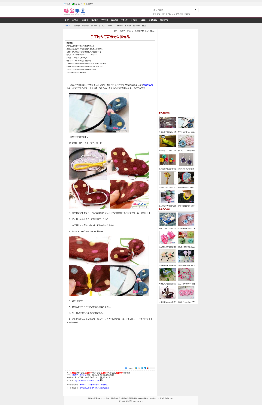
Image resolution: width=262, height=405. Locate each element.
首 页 (67, 20)
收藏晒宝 (89, 4)
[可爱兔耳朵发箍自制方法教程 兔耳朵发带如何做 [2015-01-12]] (167, 280)
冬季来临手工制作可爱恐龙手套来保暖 (94, 385)
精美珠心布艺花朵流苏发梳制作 (170, 187)
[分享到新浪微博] (138, 368)
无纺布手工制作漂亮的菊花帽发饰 (78, 61)
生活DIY (134, 20)
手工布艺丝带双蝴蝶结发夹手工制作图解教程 (175, 247)
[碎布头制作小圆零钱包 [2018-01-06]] (186, 184)
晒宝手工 (129, 401)
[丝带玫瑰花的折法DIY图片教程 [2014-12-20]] (186, 225)
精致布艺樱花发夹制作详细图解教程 (172, 265)
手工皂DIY (103, 26)
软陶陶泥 (77, 26)
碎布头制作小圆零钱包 (186, 187)
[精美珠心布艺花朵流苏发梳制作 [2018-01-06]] (167, 184)
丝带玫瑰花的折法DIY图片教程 (189, 229)
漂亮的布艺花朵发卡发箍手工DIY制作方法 (81, 55)
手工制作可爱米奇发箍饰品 (144, 31)
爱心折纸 (179, 14)
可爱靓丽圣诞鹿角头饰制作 (76, 72)
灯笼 (163, 14)
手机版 (67, 4)
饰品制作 (85, 26)
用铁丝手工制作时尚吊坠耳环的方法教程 (94, 388)
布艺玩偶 (93, 26)
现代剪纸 (95, 20)
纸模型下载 (164, 20)
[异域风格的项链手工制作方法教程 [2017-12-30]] (186, 202)
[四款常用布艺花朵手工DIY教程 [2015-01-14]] (186, 244)
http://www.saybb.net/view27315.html (87, 381)
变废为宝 (124, 20)
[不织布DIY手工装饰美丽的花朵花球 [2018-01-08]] (167, 166)
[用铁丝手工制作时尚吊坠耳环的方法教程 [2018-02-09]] (167, 129)
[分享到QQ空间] (135, 368)
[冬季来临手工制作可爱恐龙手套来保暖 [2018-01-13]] (167, 147)
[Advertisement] (119, 12)
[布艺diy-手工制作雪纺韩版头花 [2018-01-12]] (186, 147)
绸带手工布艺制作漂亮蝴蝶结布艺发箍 (80, 46)
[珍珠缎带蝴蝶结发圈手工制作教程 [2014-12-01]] (167, 299)
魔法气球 (136, 26)
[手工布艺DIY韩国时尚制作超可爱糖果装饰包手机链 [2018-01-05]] (167, 202)
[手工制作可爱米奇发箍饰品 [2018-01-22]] (186, 129)
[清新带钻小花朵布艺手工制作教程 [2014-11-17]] (186, 299)
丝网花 (143, 20)
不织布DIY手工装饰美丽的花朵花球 (172, 169)
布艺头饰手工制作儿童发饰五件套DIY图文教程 (195, 284)
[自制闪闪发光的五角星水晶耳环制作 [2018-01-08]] (186, 166)
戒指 (173, 14)
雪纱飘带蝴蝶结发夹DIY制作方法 (190, 265)
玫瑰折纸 (187, 14)
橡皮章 (144, 26)
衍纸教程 (114, 20)
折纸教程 (85, 20)
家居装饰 (128, 26)
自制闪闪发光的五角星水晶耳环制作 (191, 169)
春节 (154, 14)
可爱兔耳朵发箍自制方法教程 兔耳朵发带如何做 (83, 52)
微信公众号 (78, 4)
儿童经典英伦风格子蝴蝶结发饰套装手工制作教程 (84, 49)
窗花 (158, 14)
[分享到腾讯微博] (141, 368)
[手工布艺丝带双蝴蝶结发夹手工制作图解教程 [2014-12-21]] (167, 244)
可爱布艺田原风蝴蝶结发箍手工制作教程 (81, 69)
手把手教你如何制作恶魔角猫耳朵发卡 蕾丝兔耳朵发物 (86, 64)
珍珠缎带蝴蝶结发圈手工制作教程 (171, 302)
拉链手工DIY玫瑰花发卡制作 (76, 58)
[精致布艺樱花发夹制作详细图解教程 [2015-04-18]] (167, 262)
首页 (115, 31)
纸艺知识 (75, 20)
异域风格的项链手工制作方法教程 (190, 206)
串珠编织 (120, 26)
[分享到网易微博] (147, 368)
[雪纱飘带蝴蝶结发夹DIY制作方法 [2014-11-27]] (186, 262)
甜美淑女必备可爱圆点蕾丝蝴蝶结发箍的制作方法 (84, 67)
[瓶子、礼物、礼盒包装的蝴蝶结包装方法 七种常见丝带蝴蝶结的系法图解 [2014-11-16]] (167, 225)
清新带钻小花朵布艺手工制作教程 (190, 302)
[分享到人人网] (144, 368)
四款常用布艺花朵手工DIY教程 (189, 247)
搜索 (195, 10)
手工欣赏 (104, 20)
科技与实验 (153, 20)
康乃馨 (168, 14)
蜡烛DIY (111, 26)
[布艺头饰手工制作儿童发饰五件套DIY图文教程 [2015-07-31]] (186, 280)
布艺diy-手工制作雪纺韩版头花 (189, 151)
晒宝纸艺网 (148, 85)
